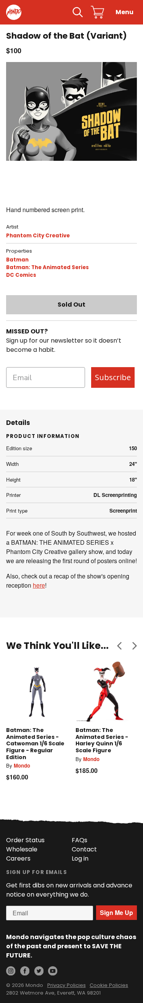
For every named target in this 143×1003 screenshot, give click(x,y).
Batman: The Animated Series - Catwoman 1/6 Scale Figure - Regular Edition (35, 743)
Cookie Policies (109, 985)
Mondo (22, 765)
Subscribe (113, 377)
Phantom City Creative (38, 235)
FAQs (79, 840)
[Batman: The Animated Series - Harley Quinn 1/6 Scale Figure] (106, 692)
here (39, 585)
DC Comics (21, 275)
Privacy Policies (66, 985)
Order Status (25, 840)
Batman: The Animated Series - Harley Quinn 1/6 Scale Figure (102, 740)
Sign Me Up (116, 912)
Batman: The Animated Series (47, 267)
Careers (18, 858)
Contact (84, 849)
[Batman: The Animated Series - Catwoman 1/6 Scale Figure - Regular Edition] (37, 692)
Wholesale (21, 849)
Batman (17, 259)
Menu (124, 12)
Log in (80, 858)
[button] (119, 646)
